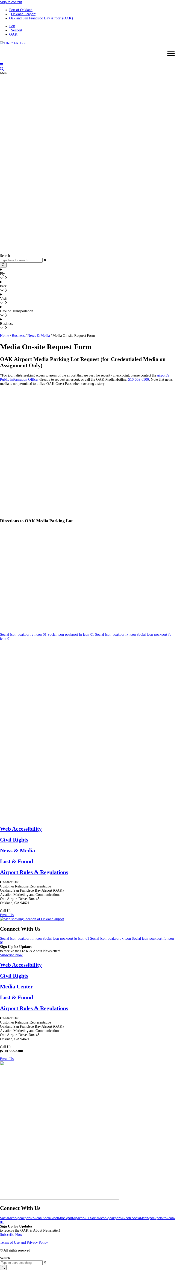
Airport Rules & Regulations (34, 872)
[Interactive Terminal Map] (2, 69)
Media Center (16, 987)
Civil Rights (14, 840)
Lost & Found (16, 861)
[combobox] (21, 1262)
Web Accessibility (21, 829)
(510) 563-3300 (23, 911)
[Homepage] (13, 42)
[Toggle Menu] (171, 53)
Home (4, 335)
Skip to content (11, 2)
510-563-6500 (138, 379)
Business (18, 335)
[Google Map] (32, 919)
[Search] (3, 1267)
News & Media (38, 335)
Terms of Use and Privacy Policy (24, 1242)
